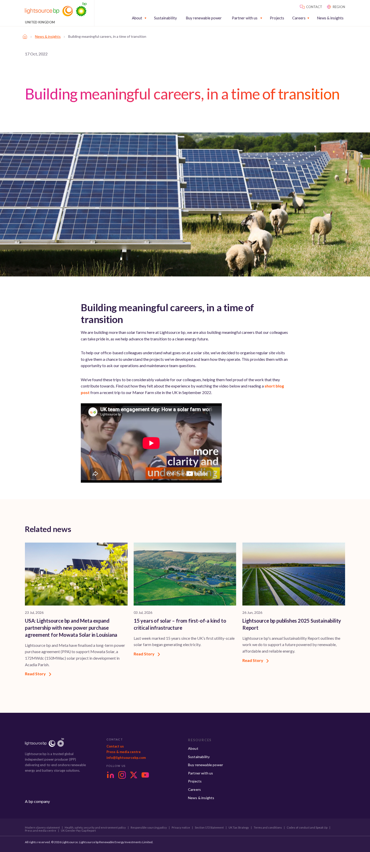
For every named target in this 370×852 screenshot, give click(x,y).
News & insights (330, 18)
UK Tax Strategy (239, 827)
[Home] (24, 36)
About (137, 18)
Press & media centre (123, 752)
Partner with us (244, 18)
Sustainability (165, 18)
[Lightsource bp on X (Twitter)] (134, 775)
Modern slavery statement (42, 827)
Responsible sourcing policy (149, 827)
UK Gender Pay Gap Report (78, 830)
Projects (277, 18)
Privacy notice (181, 827)
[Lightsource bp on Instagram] (122, 775)
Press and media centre (40, 830)
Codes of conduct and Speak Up (307, 827)
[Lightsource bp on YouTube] (145, 775)
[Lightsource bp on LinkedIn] (110, 775)
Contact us (115, 746)
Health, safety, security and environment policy (95, 827)
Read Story (36, 673)
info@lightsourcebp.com (126, 757)
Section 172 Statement (209, 827)
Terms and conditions (268, 827)
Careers (299, 18)
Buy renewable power (204, 18)
